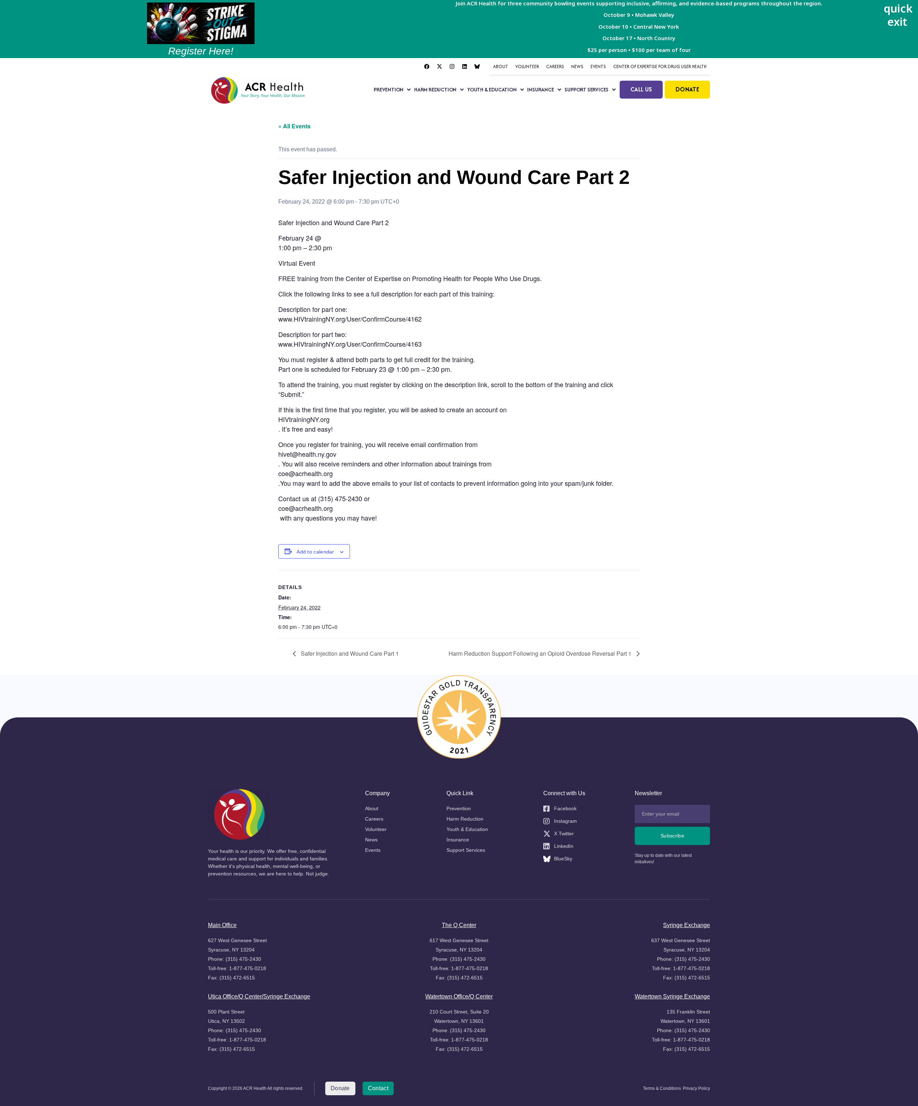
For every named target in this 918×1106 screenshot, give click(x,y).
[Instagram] (451, 66)
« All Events (294, 126)
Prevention (388, 89)
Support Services (586, 89)
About (500, 66)
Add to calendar (315, 552)
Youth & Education (492, 89)
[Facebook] (426, 66)
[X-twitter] (439, 66)
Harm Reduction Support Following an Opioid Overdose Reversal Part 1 (541, 653)
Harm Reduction (435, 89)
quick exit (898, 15)
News (577, 66)
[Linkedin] (464, 66)
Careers (555, 66)
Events (598, 66)
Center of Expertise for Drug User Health (659, 66)
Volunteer (527, 66)
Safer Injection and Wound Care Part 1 (349, 653)
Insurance (540, 89)
